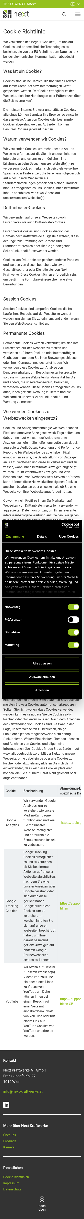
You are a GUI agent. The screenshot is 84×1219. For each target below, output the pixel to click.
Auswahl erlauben (42, 677)
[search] (64, 14)
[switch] (73, 619)
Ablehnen (42, 690)
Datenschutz (12, 1189)
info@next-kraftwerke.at (23, 1091)
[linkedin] (6, 1105)
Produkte (9, 1141)
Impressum (11, 1183)
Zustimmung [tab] (15, 536)
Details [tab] (42, 536)
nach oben (42, 1207)
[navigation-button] (78, 14)
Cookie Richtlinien (16, 1177)
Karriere (8, 1147)
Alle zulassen (42, 663)
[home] (16, 14)
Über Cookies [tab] (69, 536)
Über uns (9, 1135)
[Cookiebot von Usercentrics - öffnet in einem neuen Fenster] (61, 525)
